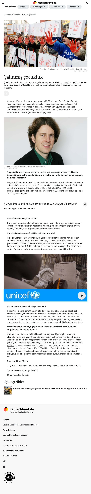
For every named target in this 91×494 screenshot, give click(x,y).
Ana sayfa (7, 15)
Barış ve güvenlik (29, 15)
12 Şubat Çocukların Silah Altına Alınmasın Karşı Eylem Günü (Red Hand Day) (43, 366)
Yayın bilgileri (9, 430)
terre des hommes (23, 107)
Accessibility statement (13, 451)
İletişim (6, 419)
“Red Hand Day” (55, 101)
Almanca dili (74, 7)
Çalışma (23, 7)
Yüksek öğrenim (39, 7)
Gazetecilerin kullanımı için (15, 445)
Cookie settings (10, 456)
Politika (17, 15)
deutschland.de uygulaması (15, 435)
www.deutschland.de (19, 375)
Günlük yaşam (57, 7)
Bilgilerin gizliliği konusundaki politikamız (21, 425)
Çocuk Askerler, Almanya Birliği (21, 370)
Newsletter (8, 440)
